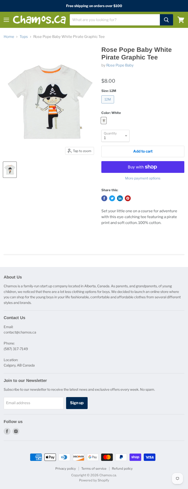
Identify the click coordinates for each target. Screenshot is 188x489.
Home (9, 37)
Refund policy (122, 468)
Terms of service (93, 468)
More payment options (142, 178)
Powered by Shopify (94, 480)
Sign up (77, 402)
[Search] (166, 19)
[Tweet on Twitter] (112, 198)
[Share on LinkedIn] (120, 198)
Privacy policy (65, 468)
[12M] (108, 104)
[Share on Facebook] (104, 198)
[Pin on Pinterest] (128, 198)
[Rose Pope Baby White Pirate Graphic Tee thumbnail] (9, 170)
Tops (24, 37)
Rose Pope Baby (120, 65)
